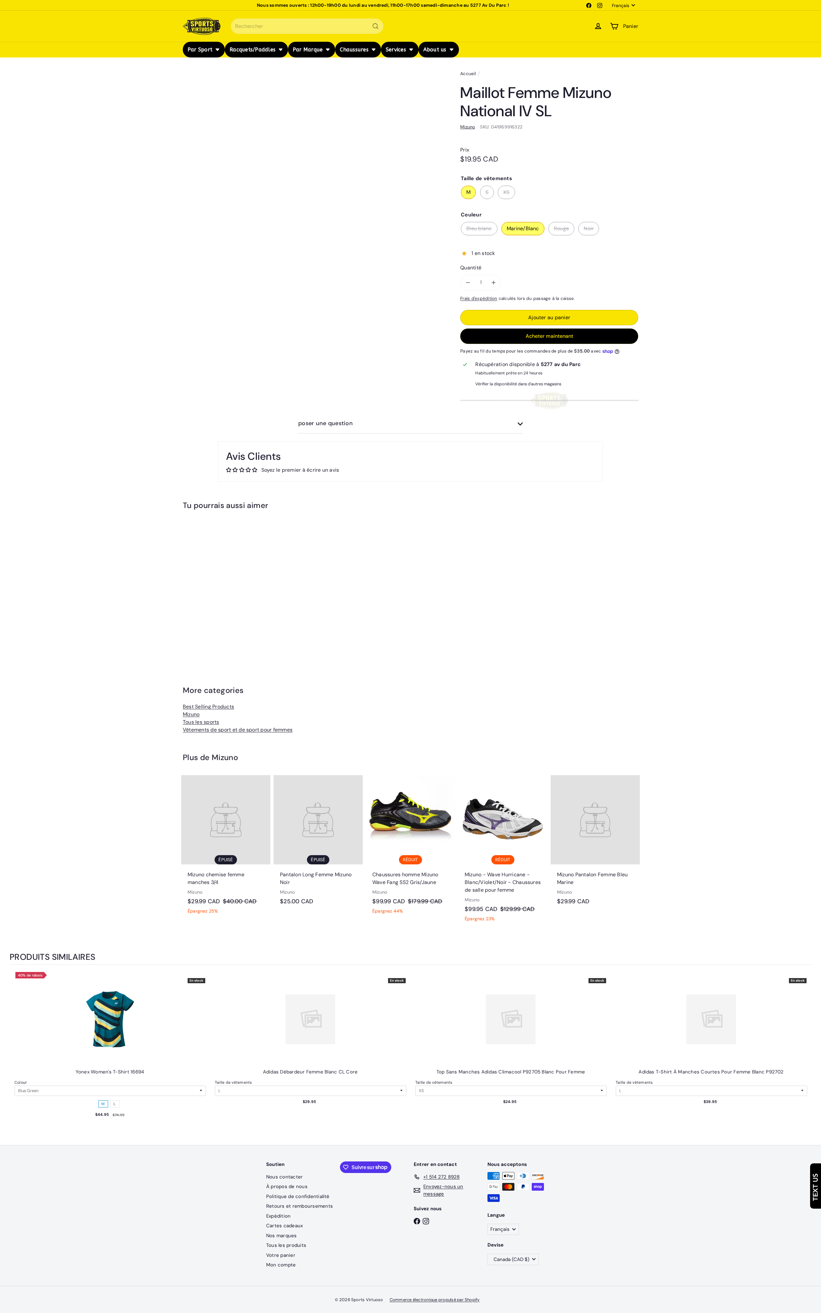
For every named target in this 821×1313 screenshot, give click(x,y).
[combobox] (307, 26)
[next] (805, 1055)
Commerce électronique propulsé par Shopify (435, 1299)
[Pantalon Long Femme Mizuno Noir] (318, 843)
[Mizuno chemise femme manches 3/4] (225, 848)
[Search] (375, 26)
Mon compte (281, 1265)
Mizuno (191, 714)
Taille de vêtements (233, 1082)
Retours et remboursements (299, 1206)
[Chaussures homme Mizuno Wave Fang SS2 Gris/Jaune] (410, 848)
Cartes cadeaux (284, 1225)
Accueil (468, 73)
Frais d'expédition (478, 298)
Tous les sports (201, 722)
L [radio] (114, 1104)
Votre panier (280, 1255)
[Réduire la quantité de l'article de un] (468, 282)
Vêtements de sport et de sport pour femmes (237, 729)
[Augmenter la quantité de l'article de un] (493, 282)
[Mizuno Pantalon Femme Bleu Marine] (595, 843)
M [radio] (103, 1104)
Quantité (470, 267)
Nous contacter (284, 1177)
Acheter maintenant (549, 336)
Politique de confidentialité (298, 1196)
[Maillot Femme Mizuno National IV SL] (218, 583)
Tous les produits (286, 1245)
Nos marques (281, 1235)
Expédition (278, 1216)
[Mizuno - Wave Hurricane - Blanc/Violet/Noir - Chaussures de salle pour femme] (502, 852)
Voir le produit (110, 1025)
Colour (20, 1082)
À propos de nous (287, 1186)
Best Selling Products (208, 706)
